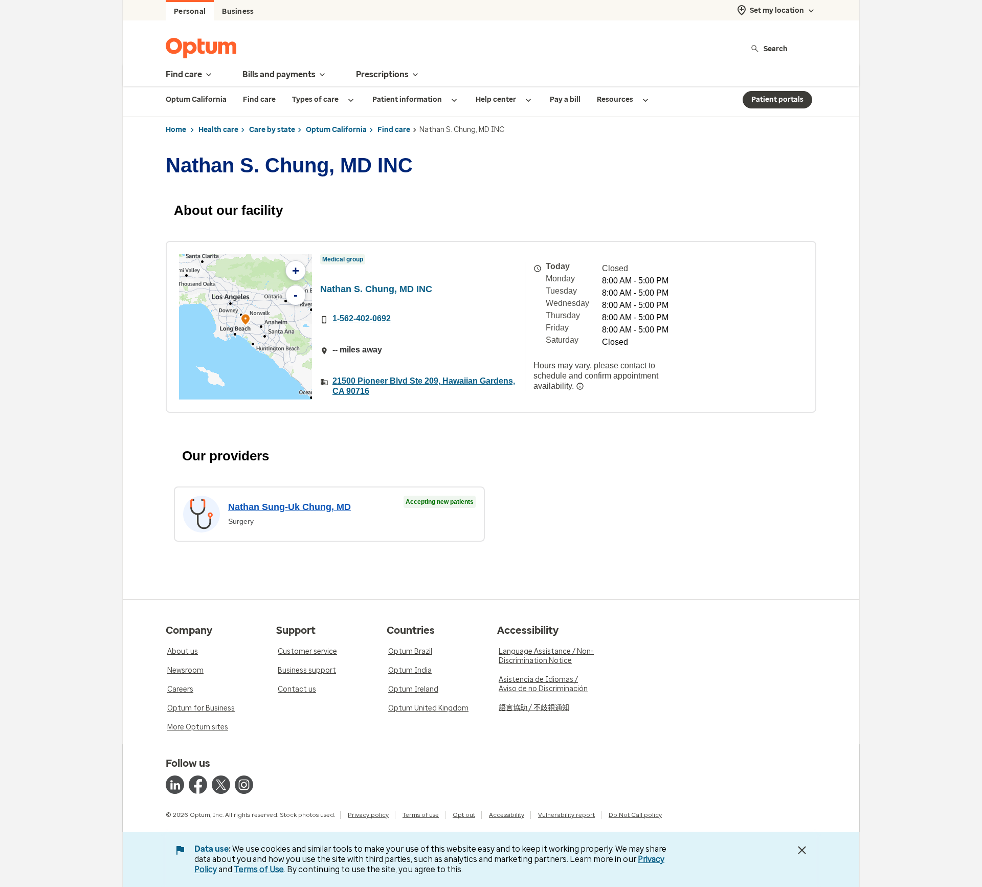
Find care (393, 129)
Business (238, 11)
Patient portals (777, 99)
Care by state (272, 129)
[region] (245, 327)
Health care (218, 129)
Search (776, 48)
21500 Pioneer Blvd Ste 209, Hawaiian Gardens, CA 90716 (423, 385)
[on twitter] (221, 784)
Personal (190, 11)
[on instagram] (244, 784)
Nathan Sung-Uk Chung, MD (289, 507)
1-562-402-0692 (361, 318)
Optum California (336, 129)
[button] (245, 321)
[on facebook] (198, 784)
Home (176, 129)
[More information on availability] (580, 386)
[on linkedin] (175, 784)
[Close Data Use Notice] (802, 850)
